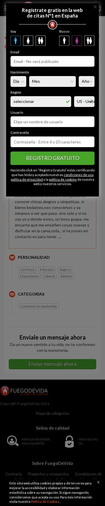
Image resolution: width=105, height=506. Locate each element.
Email (14, 52)
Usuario (16, 112)
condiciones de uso (78, 175)
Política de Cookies (45, 501)
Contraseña (19, 132)
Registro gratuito (52, 158)
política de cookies (63, 179)
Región (15, 92)
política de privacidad (27, 179)
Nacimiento (19, 72)
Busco (64, 31)
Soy (13, 31)
